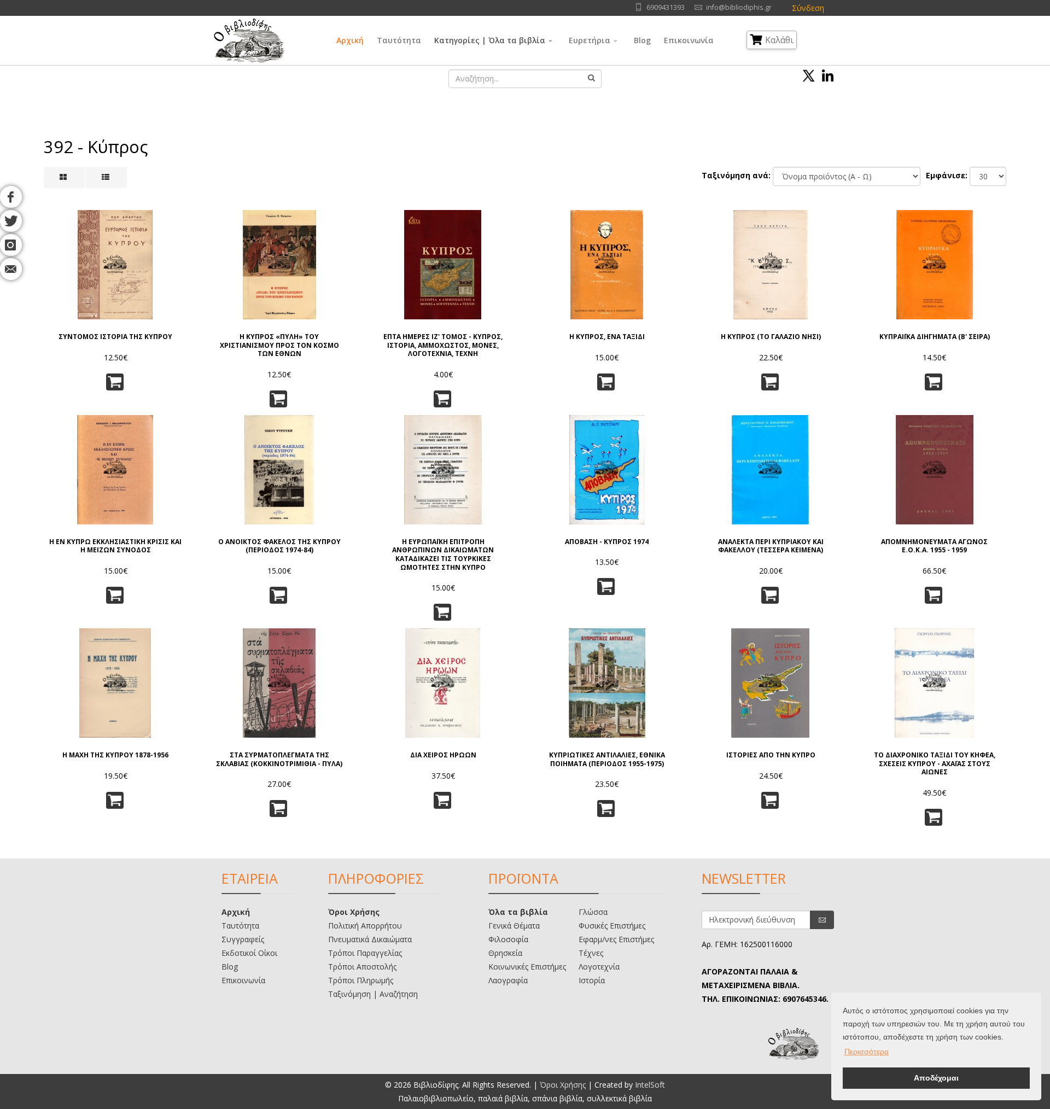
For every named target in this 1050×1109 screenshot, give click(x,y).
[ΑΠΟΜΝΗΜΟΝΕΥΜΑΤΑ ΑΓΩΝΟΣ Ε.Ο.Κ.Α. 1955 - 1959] (934, 469)
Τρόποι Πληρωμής (360, 980)
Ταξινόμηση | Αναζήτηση (373, 994)
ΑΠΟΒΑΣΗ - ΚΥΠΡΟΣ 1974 (607, 542)
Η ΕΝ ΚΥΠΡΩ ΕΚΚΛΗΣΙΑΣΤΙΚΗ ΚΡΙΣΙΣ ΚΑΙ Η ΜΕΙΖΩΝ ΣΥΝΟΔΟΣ (115, 546)
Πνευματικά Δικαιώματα (370, 939)
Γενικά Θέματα (514, 925)
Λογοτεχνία (599, 966)
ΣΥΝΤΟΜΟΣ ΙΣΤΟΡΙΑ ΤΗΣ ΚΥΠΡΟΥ (115, 336)
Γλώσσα (593, 912)
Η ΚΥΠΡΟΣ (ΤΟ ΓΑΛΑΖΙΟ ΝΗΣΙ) (771, 336)
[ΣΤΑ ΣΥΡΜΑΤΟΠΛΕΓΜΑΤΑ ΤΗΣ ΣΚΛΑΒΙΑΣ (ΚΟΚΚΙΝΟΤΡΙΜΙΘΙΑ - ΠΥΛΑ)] (279, 683)
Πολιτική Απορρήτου (365, 925)
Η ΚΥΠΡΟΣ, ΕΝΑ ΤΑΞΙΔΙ (607, 336)
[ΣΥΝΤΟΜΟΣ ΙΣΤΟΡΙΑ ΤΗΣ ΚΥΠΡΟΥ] (115, 264)
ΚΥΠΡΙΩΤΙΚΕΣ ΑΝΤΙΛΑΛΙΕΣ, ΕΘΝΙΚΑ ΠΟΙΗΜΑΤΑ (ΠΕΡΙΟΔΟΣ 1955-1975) (607, 759)
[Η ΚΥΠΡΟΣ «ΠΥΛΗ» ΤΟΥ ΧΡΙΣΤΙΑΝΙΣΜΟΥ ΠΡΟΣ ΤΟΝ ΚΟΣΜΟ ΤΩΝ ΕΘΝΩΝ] (279, 264)
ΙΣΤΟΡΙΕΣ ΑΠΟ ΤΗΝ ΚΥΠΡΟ (770, 755)
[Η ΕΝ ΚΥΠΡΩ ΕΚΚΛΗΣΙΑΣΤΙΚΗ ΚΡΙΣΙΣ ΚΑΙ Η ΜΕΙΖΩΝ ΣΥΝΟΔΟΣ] (115, 469)
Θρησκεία (505, 953)
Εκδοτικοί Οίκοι (249, 953)
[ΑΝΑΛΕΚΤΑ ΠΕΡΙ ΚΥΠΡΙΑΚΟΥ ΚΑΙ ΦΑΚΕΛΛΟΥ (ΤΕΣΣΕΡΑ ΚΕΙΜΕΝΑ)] (770, 469)
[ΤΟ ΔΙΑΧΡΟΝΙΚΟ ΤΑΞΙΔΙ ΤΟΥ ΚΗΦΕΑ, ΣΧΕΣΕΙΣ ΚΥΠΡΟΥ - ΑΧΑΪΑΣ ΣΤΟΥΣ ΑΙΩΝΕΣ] (934, 683)
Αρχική (350, 40)
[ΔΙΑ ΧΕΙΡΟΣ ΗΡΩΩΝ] (443, 683)
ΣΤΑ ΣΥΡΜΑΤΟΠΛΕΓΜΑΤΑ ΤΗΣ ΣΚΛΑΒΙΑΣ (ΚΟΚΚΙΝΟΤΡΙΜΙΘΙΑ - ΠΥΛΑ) (279, 759)
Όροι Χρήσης (354, 912)
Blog (642, 40)
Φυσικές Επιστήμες (612, 925)
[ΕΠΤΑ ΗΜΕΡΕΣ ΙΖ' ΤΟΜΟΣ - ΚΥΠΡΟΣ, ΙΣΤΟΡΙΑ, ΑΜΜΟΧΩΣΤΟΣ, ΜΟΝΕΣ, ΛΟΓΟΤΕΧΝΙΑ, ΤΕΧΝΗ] (443, 264)
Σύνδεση (808, 8)
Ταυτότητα (399, 40)
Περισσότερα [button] (866, 1051)
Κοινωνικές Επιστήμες (527, 966)
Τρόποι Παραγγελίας (365, 953)
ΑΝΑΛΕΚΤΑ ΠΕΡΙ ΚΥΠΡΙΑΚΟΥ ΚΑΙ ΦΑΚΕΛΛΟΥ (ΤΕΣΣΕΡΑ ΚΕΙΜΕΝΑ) (771, 546)
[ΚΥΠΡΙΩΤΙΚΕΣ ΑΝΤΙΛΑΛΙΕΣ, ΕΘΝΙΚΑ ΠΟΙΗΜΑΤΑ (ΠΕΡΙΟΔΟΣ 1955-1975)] (607, 683)
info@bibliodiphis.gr (739, 7)
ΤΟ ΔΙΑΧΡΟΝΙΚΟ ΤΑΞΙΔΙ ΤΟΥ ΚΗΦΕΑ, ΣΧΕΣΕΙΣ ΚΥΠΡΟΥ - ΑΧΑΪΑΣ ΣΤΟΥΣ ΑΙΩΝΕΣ (934, 764)
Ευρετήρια (589, 40)
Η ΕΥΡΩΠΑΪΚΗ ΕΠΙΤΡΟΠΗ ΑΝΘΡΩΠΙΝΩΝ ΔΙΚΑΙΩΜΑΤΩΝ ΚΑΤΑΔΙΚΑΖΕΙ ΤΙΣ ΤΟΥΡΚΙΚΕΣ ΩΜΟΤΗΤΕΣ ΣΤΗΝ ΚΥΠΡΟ (443, 554)
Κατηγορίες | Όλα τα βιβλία (489, 40)
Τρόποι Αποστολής (362, 966)
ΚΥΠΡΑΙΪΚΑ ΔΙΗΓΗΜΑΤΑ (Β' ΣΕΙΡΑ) (934, 336)
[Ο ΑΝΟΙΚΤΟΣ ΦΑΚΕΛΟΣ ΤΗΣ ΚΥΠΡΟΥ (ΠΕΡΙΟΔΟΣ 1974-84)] (279, 469)
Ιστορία (592, 980)
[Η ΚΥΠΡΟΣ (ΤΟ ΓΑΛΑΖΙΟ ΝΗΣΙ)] (770, 264)
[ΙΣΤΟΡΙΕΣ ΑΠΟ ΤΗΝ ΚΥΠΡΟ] (770, 683)
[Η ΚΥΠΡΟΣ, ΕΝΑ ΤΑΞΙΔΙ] (607, 264)
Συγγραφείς (242, 939)
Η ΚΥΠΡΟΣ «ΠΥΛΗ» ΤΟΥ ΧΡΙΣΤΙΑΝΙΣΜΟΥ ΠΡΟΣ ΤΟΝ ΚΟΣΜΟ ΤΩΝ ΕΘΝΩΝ (279, 345)
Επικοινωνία (689, 40)
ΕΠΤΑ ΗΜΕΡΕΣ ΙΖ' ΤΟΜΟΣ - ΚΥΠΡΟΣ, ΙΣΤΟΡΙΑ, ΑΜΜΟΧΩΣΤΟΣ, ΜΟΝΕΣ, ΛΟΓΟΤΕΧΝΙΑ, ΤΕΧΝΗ (443, 345)
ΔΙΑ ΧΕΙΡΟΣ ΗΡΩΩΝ (443, 755)
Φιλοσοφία (508, 939)
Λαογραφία (508, 980)
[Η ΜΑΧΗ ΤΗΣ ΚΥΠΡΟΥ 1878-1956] (115, 683)
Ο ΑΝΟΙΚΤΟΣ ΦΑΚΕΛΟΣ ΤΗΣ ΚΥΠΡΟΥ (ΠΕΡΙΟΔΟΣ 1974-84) (279, 546)
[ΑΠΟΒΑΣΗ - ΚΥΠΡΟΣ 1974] (607, 469)
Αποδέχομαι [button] (936, 1077)
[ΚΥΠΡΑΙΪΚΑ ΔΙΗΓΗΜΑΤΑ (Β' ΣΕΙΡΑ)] (934, 264)
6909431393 (665, 7)
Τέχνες (591, 953)
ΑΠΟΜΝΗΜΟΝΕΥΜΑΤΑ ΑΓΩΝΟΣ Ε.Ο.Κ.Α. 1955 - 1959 (934, 546)
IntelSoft (650, 1084)
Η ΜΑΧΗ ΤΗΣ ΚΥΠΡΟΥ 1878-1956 (115, 755)
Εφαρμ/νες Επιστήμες (616, 939)
